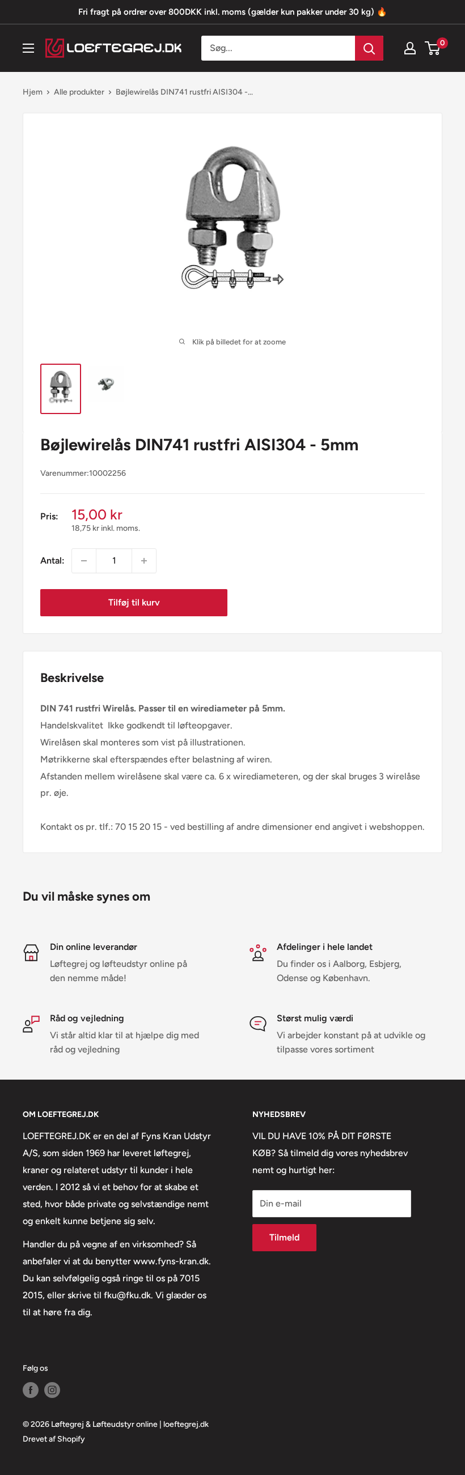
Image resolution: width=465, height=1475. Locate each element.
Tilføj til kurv (134, 602)
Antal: (52, 560)
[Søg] (369, 48)
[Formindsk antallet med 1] (84, 561)
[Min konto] (410, 48)
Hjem (33, 92)
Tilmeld (284, 1237)
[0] (433, 48)
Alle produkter (79, 92)
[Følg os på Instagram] (52, 1390)
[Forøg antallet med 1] (144, 561)
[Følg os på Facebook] (31, 1390)
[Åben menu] (28, 48)
